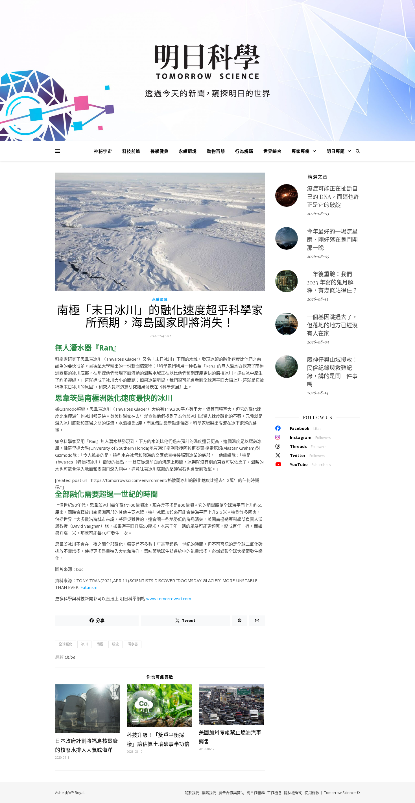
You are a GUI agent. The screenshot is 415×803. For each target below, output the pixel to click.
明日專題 (336, 151)
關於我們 (192, 792)
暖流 (115, 644)
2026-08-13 (317, 299)
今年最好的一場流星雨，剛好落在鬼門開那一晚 (332, 239)
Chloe (70, 657)
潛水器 (133, 644)
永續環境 (188, 151)
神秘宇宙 (103, 151)
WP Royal (76, 792)
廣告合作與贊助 (231, 792)
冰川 (84, 644)
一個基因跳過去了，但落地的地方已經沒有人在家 (332, 325)
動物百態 (216, 151)
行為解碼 (244, 151)
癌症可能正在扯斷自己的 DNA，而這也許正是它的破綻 (333, 196)
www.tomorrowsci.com (168, 598)
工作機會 (274, 792)
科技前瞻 (131, 151)
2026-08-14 (317, 392)
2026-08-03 (318, 213)
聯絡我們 (209, 792)
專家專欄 (301, 151)
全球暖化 (65, 644)
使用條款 (312, 792)
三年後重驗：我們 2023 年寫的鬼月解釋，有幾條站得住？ (332, 282)
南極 (100, 644)
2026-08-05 (318, 256)
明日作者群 (255, 792)
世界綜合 (272, 151)
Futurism (88, 587)
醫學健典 (159, 151)
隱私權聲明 (293, 792)
